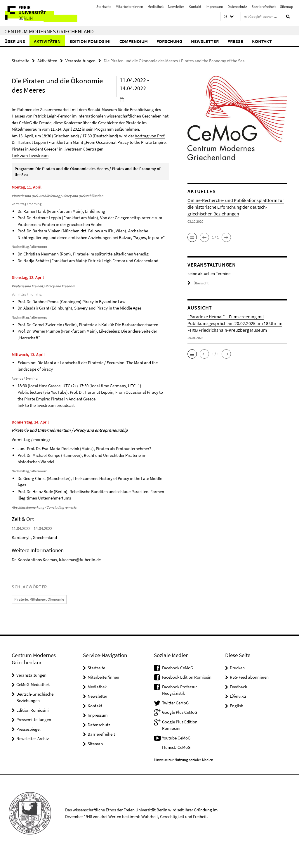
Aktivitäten (47, 41)
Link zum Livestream (30, 155)
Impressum (214, 6)
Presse (235, 41)
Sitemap (286, 6)
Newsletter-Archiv (32, 738)
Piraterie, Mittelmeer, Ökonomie (39, 599)
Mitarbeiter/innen (129, 6)
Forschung (169, 41)
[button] (228, 17)
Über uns (14, 41)
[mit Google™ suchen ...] (288, 16)
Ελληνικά (238, 696)
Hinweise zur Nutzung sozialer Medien (183, 759)
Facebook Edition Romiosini (187, 677)
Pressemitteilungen (33, 719)
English (236, 705)
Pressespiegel (28, 729)
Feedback (238, 686)
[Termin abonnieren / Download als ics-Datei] (144, 99)
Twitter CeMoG (175, 703)
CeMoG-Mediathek (33, 684)
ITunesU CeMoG (176, 747)
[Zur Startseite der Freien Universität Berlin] (38, 13)
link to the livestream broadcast (46, 405)
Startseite (103, 6)
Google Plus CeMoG (179, 712)
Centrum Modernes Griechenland (49, 31)
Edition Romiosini (90, 41)
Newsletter (176, 6)
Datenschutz (237, 6)
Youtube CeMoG (176, 738)
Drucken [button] (237, 667)
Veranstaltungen (80, 60)
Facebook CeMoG (177, 667)
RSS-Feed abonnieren (249, 677)
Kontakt (195, 6)
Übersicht (201, 283)
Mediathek (155, 6)
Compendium (133, 41)
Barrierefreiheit (263, 6)
